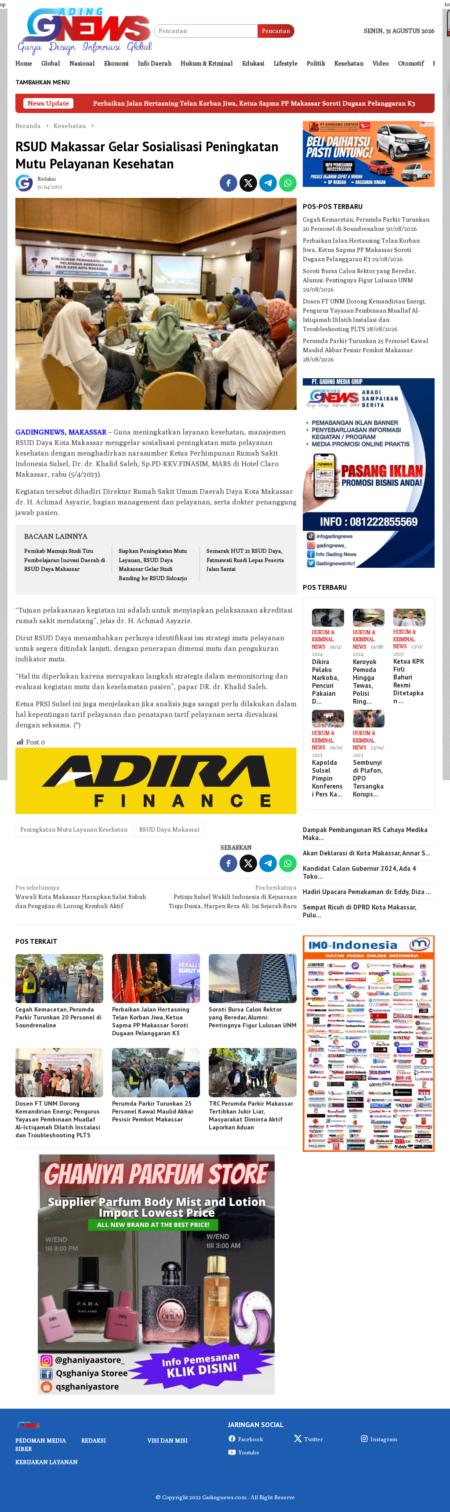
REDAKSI (93, 1440)
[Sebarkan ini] (228, 183)
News (318, 647)
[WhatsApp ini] (288, 183)
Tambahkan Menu (42, 82)
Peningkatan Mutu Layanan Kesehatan (73, 829)
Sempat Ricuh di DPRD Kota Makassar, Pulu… (359, 911)
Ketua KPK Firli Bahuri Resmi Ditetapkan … (408, 681)
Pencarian (276, 30)
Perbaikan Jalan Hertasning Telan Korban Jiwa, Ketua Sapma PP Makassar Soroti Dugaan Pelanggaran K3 (178, 103)
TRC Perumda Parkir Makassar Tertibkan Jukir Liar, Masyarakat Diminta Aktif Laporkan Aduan (251, 1115)
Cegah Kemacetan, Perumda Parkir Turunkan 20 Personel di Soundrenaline (58, 1017)
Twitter (313, 1439)
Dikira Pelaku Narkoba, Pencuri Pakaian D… (325, 681)
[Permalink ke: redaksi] (24, 182)
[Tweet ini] (248, 183)
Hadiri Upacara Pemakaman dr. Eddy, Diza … (367, 892)
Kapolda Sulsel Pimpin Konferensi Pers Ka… (327, 778)
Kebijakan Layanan (46, 1461)
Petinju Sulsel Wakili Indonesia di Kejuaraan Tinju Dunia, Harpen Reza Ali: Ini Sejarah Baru (233, 896)
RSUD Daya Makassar (169, 829)
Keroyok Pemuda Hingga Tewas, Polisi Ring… (365, 681)
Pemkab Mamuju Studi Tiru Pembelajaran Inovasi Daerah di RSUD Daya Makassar (64, 560)
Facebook (250, 1439)
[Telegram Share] (268, 183)
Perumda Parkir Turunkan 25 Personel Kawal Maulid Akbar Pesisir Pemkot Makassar (152, 1111)
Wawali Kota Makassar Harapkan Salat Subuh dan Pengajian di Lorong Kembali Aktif (80, 896)
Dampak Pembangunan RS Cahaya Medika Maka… (365, 834)
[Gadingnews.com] (84, 30)
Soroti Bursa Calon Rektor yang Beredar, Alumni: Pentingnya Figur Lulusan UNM (253, 1017)
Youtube (248, 1452)
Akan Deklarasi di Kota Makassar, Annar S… (367, 853)
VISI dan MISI (168, 1440)
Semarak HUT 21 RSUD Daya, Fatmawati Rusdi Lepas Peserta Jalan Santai (245, 560)
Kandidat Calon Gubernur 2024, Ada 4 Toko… (359, 872)
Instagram (383, 1439)
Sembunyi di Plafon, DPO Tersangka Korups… (368, 778)
